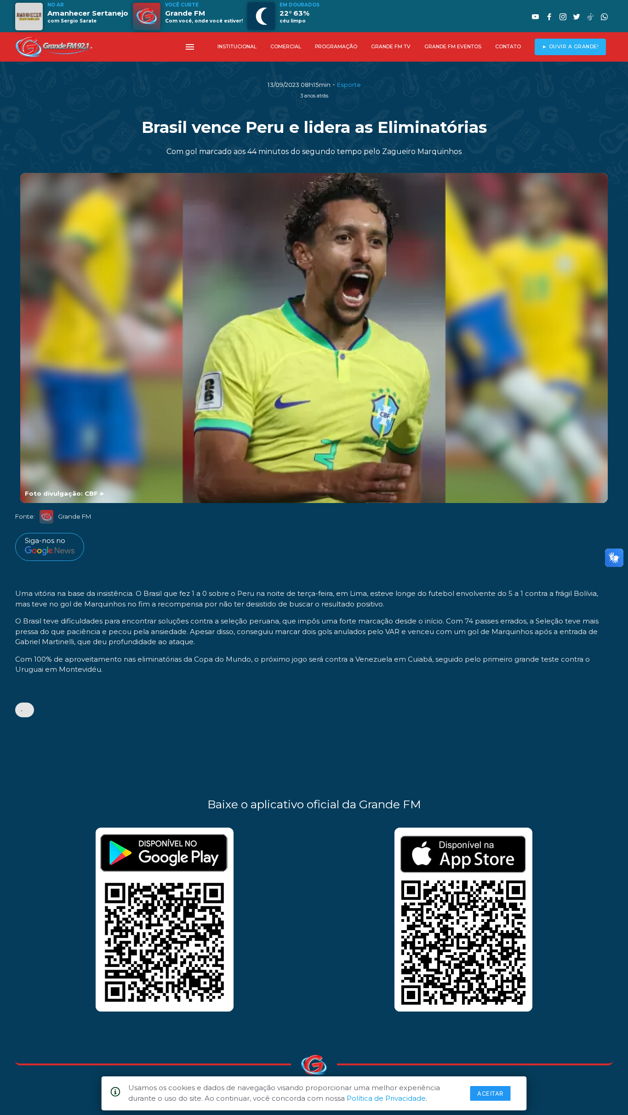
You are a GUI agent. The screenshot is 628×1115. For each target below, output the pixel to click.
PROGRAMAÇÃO (336, 47)
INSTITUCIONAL (237, 47)
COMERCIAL (285, 47)
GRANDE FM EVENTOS (452, 47)
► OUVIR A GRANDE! (570, 47)
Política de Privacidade (386, 1098)
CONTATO (508, 47)
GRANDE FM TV (391, 47)
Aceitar (490, 1093)
